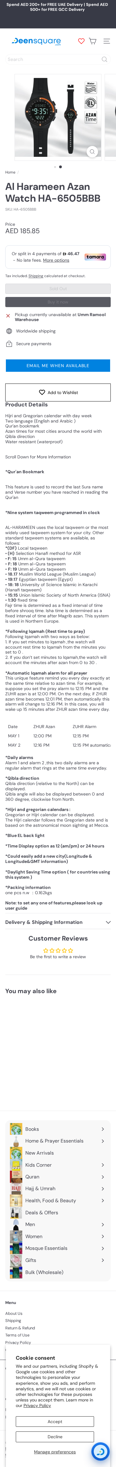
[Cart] (92, 41)
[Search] (104, 59)
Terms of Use (17, 1335)
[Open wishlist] (81, 41)
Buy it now (58, 302)
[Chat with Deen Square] (100, 1451)
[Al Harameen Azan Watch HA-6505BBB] (43, 1048)
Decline (55, 1436)
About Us (14, 1313)
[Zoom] (92, 151)
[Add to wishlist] (71, 1010)
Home (10, 172)
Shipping (35, 275)
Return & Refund (20, 1328)
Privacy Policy (37, 1405)
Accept (55, 1421)
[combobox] (58, 59)
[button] (58, 365)
